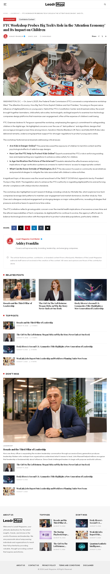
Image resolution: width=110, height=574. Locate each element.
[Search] (105, 4)
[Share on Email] (47, 228)
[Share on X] (102, 36)
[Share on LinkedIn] (34, 228)
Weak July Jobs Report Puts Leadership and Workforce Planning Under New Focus (51, 358)
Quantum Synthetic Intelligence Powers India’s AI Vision (98, 545)
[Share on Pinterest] (106, 36)
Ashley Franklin (16, 36)
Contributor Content (26, 19)
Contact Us (33, 565)
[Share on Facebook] (99, 36)
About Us (20, 565)
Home (5, 13)
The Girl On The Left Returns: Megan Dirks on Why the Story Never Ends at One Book (53, 306)
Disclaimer (88, 565)
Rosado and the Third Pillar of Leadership (17, 304)
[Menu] (5, 4)
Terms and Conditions (69, 565)
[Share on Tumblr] (41, 228)
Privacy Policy (49, 565)
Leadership (14, 13)
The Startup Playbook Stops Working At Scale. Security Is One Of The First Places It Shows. (61, 533)
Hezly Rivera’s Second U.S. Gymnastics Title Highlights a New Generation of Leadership (89, 306)
